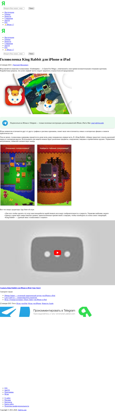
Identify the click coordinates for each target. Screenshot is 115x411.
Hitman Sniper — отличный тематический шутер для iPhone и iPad (29, 296)
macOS (7, 20)
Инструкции (9, 12)
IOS (5, 22)
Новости (7, 16)
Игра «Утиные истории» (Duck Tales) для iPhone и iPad (25, 300)
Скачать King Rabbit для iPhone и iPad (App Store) (20, 288)
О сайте (7, 398)
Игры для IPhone (34, 303)
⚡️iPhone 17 (9, 25)
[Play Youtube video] (57, 252)
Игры (6, 394)
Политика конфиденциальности (16, 406)
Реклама (7, 400)
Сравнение (8, 18)
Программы (9, 392)
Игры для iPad (21, 303)
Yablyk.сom (22, 410)
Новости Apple (47, 303)
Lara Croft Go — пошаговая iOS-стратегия (20, 298)
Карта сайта (9, 404)
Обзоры (7, 14)
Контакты (8, 402)
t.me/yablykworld (97, 123)
